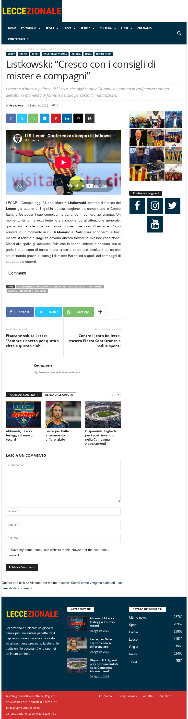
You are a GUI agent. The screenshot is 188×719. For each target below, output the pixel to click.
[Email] (78, 118)
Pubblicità (165, 696)
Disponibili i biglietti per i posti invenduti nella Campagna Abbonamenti (100, 437)
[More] (100, 312)
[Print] (89, 118)
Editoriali (28, 28)
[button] (179, 33)
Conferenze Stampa (55, 54)
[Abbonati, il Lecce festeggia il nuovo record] (23, 414)
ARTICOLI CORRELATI (24, 394)
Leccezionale (77, 286)
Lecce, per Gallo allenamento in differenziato (57, 435)
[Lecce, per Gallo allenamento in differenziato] (63, 414)
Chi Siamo (144, 28)
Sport (50, 28)
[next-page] (118, 394)
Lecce (67, 28)
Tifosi (133, 661)
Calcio (31, 49)
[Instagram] (155, 206)
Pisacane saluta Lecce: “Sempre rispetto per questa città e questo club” (32, 340)
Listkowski (95, 286)
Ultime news (103, 54)
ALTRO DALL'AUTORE (59, 394)
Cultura (106, 28)
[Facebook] (11, 118)
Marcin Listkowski (19, 291)
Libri (124, 28)
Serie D (85, 28)
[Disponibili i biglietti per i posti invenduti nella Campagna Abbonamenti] (103, 414)
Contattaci (16, 39)
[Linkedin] (67, 118)
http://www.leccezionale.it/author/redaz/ (57, 372)
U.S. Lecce (41, 291)
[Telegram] (44, 118)
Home (12, 28)
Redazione (16, 105)
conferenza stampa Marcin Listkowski (41, 286)
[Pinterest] (56, 118)
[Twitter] (22, 118)
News (88, 54)
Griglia (76, 54)
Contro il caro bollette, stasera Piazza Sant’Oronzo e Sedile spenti (95, 340)
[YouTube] (155, 224)
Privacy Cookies (127, 696)
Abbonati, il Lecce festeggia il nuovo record (19, 435)
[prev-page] (112, 394)
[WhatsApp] (33, 118)
